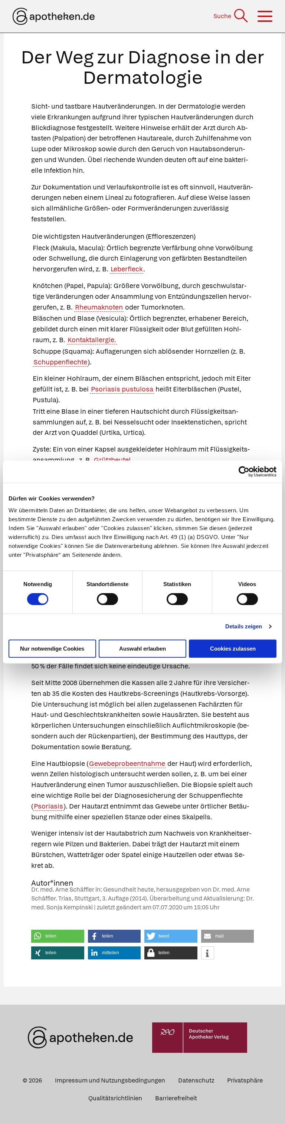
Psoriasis (48, 806)
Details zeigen (243, 626)
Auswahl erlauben (142, 648)
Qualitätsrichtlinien (115, 1098)
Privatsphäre (245, 1080)
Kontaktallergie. (92, 339)
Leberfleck (126, 269)
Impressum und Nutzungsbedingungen (110, 1080)
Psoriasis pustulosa (122, 389)
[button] (57, 936)
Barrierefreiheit (176, 1098)
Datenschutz (196, 1080)
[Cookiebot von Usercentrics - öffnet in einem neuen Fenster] (244, 471)
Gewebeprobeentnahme (127, 763)
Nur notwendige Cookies (52, 648)
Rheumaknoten (99, 307)
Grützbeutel (112, 460)
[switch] (107, 599)
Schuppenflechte (60, 362)
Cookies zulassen (233, 648)
